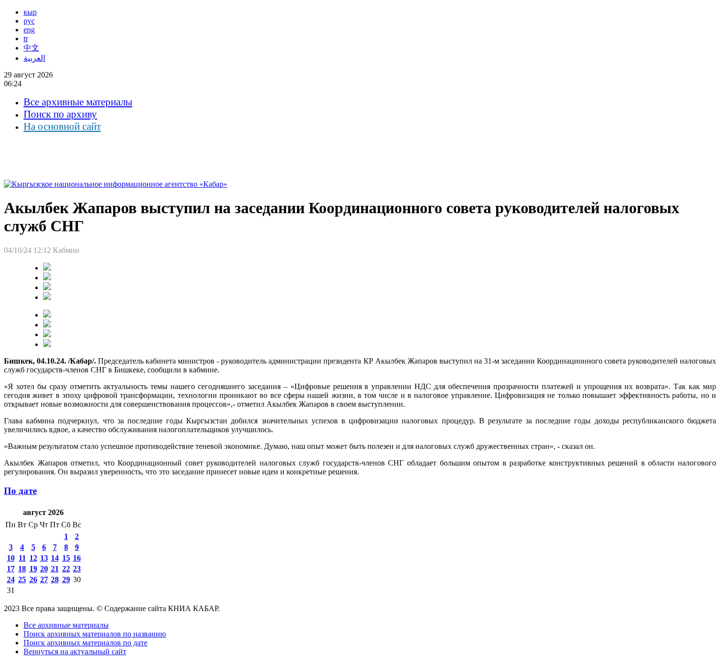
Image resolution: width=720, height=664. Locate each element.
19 (33, 569)
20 (44, 569)
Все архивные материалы (78, 102)
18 (22, 569)
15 (66, 558)
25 (22, 579)
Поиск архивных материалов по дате (85, 643)
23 (77, 569)
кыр (30, 12)
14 (55, 558)
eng (29, 29)
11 (22, 558)
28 (55, 579)
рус (29, 21)
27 (44, 579)
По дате (20, 491)
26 (33, 579)
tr (26, 38)
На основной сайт (62, 126)
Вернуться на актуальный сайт (75, 651)
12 (33, 558)
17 (11, 569)
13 (44, 558)
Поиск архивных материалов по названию (95, 634)
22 (66, 569)
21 (55, 569)
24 (11, 579)
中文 (31, 48)
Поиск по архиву (60, 114)
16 (77, 558)
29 (66, 579)
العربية (34, 58)
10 (11, 558)
